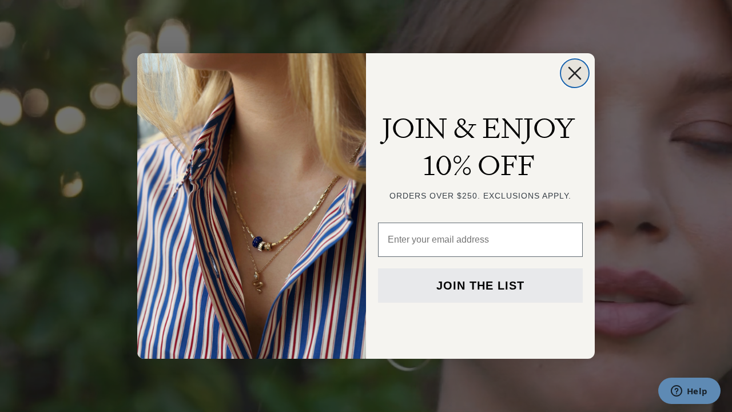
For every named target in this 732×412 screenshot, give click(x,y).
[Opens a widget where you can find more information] (689, 392)
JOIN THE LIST (480, 285)
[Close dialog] (574, 73)
